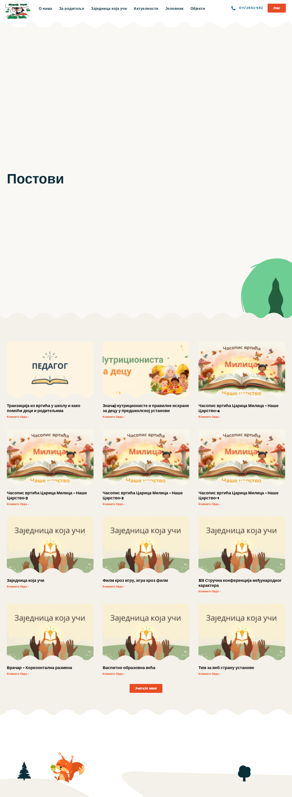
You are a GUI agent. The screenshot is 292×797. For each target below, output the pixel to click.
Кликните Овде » (18, 417)
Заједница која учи (109, 9)
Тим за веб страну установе (226, 668)
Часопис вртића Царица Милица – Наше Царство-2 (143, 496)
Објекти (197, 9)
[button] (146, 688)
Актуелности (146, 9)
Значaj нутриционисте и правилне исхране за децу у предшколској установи (146, 408)
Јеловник (174, 9)
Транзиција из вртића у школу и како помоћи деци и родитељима (43, 408)
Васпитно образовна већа (129, 668)
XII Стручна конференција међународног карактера (240, 583)
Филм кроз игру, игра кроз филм (135, 580)
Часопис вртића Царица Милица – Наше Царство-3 (47, 496)
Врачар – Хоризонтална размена (39, 668)
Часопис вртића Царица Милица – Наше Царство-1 (238, 496)
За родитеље (71, 9)
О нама (45, 9)
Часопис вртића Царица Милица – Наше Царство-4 (238, 408)
